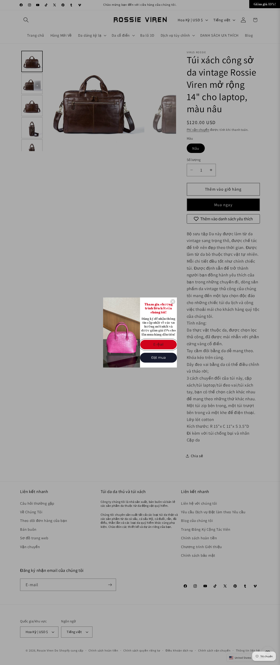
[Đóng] (172, 301)
